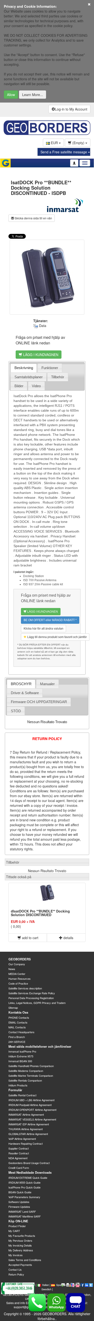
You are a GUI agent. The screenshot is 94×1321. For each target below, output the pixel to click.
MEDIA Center (16, 974)
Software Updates (18, 1202)
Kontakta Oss (18, 1012)
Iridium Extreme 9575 (20, 1056)
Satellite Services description (25, 988)
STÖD (16, 711)
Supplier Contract (18, 1148)
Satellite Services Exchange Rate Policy (31, 993)
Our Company (16, 964)
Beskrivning (23, 368)
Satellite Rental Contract (22, 1095)
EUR (54, 142)
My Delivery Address (20, 1250)
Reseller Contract (18, 1153)
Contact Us (15, 1269)
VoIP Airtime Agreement (22, 1139)
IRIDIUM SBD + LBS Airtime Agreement (31, 1100)
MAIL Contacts (17, 1027)
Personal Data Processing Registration (31, 998)
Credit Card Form (18, 1168)
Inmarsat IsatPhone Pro (22, 1051)
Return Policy (16, 1274)
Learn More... (32, 94)
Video (36, 386)
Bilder (18, 386)
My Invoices (15, 1255)
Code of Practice (18, 983)
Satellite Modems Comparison (25, 1071)
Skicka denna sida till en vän (33, 218)
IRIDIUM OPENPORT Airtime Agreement (32, 1110)
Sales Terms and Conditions (24, 1260)
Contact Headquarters (21, 1032)
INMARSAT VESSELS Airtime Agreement (32, 1119)
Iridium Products (17, 1085)
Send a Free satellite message (64, 151)
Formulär (15, 1090)
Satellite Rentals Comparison (25, 1080)
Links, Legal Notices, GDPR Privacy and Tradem (37, 1003)
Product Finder (17, 1226)
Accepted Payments (20, 1265)
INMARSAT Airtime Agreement (26, 1114)
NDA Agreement (17, 1158)
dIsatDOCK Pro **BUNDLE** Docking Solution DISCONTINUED (40, 913)
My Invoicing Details (20, 1245)
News (11, 969)
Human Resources (19, 978)
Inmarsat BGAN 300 (20, 1061)
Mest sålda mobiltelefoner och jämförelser (39, 1046)
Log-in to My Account (71, 109)
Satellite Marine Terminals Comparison (30, 1075)
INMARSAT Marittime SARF (24, 1216)
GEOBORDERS (19, 959)
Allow (11, 94)
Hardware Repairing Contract (25, 1143)
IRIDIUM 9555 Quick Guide (24, 1182)
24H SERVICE (16, 1042)
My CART (14, 1231)
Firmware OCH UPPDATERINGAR (39, 702)
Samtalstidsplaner (28, 377)
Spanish (61, 1285)
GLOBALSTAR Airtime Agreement (28, 1134)
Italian (45, 1285)
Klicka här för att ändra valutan (43, 628)
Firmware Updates (19, 1207)
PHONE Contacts (18, 1017)
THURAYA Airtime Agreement (25, 1129)
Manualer (47, 684)
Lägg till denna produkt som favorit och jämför (57, 637)
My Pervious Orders (20, 1240)
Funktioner (49, 368)
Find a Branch (16, 1037)
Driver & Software (25, 693)
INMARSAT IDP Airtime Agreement (28, 1124)
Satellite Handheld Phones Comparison (31, 1066)
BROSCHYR (21, 684)
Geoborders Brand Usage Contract (29, 1163)
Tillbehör (57, 377)
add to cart (29, 937)
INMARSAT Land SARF (22, 1211)
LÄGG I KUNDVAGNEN (40, 354)
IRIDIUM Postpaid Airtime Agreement (30, 1105)
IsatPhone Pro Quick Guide (24, 1187)
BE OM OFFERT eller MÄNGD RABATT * (50, 620)
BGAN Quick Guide (19, 1192)
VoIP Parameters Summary (24, 1197)
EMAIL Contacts (17, 1022)
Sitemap (13, 1007)
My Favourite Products (21, 1236)
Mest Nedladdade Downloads (30, 1172)
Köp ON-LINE (18, 1221)
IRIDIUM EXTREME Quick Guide (27, 1178)
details (67, 937)
